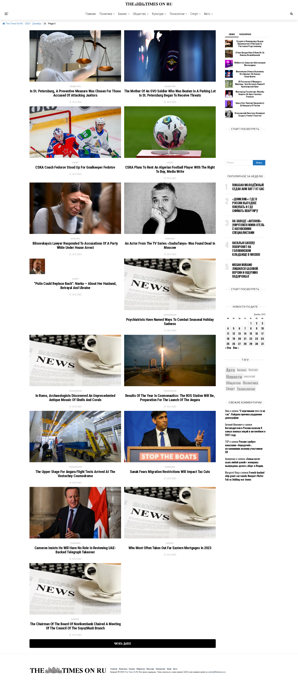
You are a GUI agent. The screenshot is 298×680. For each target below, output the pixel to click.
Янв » (236, 348)
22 (250, 339)
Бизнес (122, 14)
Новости (234, 376)
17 (262, 333)
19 (234, 339)
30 (256, 344)
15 (251, 333)
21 (245, 339)
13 (239, 333)
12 (234, 333)
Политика (105, 14)
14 (245, 333)
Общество (139, 14)
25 (228, 344)
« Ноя (228, 348)
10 (262, 328)
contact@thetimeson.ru (217, 672)
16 (256, 333)
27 (239, 344)
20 (239, 339)
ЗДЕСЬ (186, 672)
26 (233, 344)
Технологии (176, 14)
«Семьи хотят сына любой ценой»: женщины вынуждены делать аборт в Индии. (244, 462)
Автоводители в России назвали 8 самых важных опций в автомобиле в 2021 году (245, 431)
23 (256, 339)
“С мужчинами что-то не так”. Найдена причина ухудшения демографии (245, 414)
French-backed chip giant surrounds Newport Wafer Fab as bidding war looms (244, 476)
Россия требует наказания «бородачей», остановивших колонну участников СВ (243, 447)
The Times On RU (14, 23)
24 (262, 339)
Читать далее (122, 643)
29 (250, 344)
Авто (207, 14)
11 (228, 333)
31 (262, 344)
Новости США (249, 376)
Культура (157, 14)
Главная (91, 14)
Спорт (194, 14)
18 (228, 339)
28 (245, 344)
